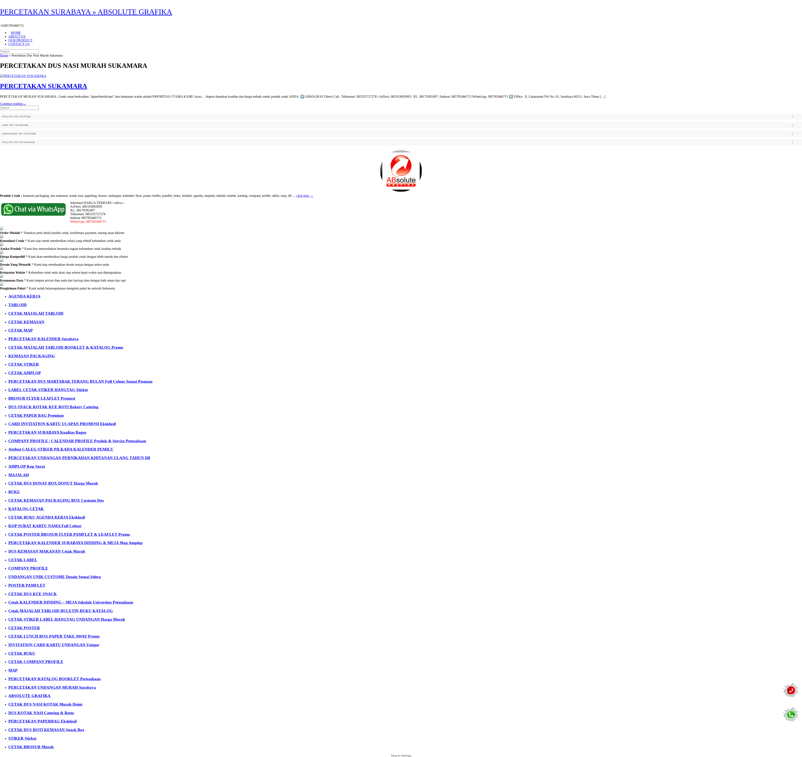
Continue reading (13, 103)
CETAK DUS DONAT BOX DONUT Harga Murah (53, 483)
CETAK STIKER (23, 364)
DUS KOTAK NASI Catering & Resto (41, 713)
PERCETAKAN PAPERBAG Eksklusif (42, 721)
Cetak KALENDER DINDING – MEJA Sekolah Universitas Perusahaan (70, 602)
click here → (304, 195)
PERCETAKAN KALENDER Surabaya (43, 339)
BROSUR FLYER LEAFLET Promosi (41, 398)
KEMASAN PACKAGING (31, 356)
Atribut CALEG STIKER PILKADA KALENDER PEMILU (60, 449)
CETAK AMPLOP (24, 373)
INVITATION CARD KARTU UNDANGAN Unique (53, 645)
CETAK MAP (20, 330)
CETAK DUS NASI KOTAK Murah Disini (45, 704)
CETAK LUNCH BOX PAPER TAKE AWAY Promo (54, 636)
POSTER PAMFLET (26, 585)
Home (4, 55)
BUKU (14, 492)
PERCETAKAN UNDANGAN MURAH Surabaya (52, 687)
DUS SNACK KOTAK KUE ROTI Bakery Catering (53, 407)
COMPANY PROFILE (28, 568)
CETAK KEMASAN (26, 322)
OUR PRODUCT (20, 40)
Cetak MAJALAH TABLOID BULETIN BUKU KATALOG (60, 611)
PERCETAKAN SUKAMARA (43, 86)
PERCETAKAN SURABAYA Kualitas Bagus (47, 432)
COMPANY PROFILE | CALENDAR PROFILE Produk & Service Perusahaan (77, 441)
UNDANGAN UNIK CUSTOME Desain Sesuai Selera (54, 577)
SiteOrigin (406, 755)
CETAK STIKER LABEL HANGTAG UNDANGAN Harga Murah (66, 619)
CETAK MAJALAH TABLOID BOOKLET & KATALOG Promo (65, 347)
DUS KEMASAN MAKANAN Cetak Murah (46, 551)
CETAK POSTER (24, 628)
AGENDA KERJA (24, 296)
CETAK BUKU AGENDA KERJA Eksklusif (46, 517)
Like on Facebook (15, 125)
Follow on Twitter (16, 116)
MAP (13, 670)
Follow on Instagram (18, 142)
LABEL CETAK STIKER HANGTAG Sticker (48, 390)
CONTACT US (19, 44)
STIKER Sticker (22, 738)
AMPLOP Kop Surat (26, 466)
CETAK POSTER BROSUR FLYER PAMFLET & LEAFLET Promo (69, 534)
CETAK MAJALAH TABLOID (35, 313)
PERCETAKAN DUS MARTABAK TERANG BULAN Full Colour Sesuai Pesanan (80, 381)
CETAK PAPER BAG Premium (36, 415)
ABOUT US (16, 36)
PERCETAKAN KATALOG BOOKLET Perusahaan (54, 679)
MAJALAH (18, 475)
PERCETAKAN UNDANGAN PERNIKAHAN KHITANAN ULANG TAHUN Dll (79, 458)
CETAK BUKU (21, 653)
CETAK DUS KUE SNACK (32, 594)
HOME (16, 32)
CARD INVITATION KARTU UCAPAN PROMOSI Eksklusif (62, 424)
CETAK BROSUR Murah (31, 747)
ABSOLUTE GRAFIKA (29, 696)
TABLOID (17, 305)
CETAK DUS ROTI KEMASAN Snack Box (46, 730)
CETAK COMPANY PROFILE (35, 662)
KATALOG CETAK (26, 509)
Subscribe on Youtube (19, 134)
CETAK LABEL (22, 560)
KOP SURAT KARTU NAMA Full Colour (44, 526)
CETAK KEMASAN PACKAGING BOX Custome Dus (56, 500)
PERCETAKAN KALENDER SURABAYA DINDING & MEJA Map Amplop (75, 543)
